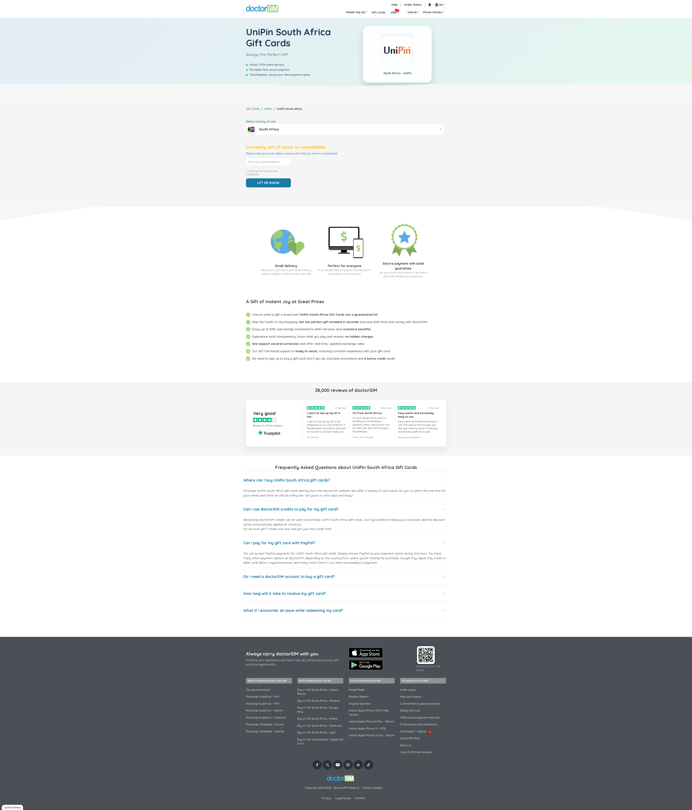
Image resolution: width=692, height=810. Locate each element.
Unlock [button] (412, 12)
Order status (408, 689)
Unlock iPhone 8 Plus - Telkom (371, 721)
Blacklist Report (359, 696)
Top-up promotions (258, 689)
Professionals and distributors (419, 724)
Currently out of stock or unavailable (285, 147)
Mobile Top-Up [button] (355, 12)
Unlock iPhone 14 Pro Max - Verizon (369, 712)
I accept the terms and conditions (261, 173)
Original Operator (360, 703)
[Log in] (430, 5)
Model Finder (357, 689)
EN (441, 4)
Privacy (326, 798)
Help (394, 4)
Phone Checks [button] (432, 12)
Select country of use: (261, 121)
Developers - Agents (415, 731)
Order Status (413, 4)
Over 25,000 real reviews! (416, 752)
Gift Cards (252, 109)
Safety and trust (410, 710)
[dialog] (12, 807)
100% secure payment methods (420, 717)
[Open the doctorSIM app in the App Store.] (366, 653)
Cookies (359, 798)
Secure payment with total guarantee (403, 265)
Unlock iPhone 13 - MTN (367, 728)
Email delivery (286, 266)
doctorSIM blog (410, 738)
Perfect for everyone (344, 266)
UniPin (268, 109)
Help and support (411, 696)
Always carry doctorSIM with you (282, 654)
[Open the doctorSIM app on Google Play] (366, 665)
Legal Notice (343, 798)
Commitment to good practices (420, 703)
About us (405, 745)
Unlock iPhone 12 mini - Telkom (372, 735)
